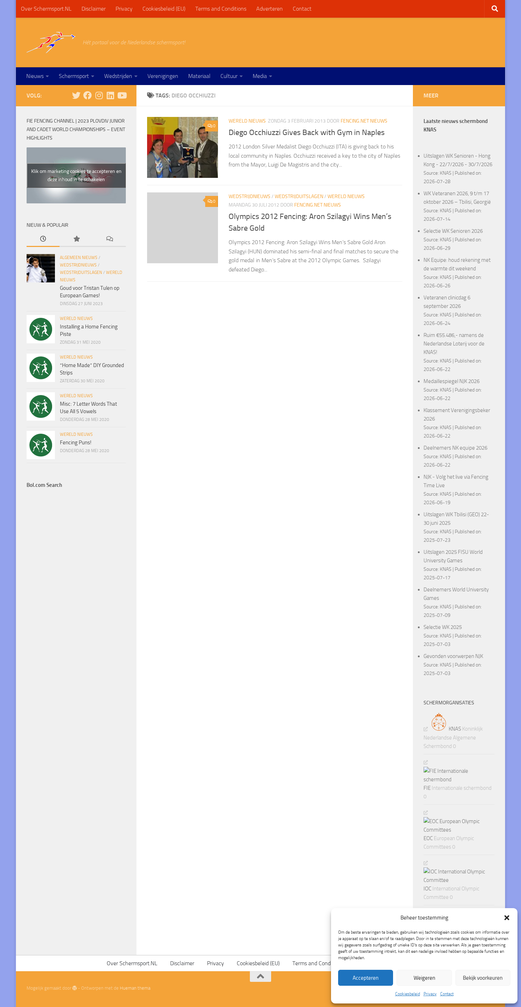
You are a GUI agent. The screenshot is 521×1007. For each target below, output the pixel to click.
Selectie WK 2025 (443, 627)
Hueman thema (135, 988)
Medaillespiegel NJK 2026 (452, 381)
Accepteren (366, 978)
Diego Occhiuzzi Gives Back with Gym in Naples (307, 132)
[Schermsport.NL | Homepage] (51, 42)
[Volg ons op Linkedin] (110, 95)
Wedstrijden (118, 76)
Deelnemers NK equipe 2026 (455, 448)
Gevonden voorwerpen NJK (453, 656)
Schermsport (74, 76)
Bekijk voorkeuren (483, 978)
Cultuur (228, 76)
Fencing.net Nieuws (364, 121)
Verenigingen (162, 76)
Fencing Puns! (75, 442)
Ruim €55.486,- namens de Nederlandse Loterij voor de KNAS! (454, 343)
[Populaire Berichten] (76, 239)
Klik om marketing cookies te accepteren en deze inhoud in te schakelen (76, 175)
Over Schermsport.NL (46, 8)
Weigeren (424, 978)
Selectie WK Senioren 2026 (453, 231)
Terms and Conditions (220, 8)
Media (260, 76)
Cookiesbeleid (407, 993)
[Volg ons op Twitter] (76, 95)
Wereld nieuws (247, 121)
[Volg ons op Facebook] (87, 95)
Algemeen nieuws (78, 257)
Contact (447, 993)
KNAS (446, 173)
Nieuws (35, 76)
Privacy (430, 993)
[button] (506, 917)
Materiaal (199, 76)
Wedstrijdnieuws (249, 196)
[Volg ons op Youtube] (121, 95)
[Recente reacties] (109, 239)
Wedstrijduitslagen (299, 196)
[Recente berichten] (43, 239)
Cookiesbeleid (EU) (163, 8)
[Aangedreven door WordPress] (74, 988)
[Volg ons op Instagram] (99, 95)
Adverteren (269, 8)
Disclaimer (94, 8)
